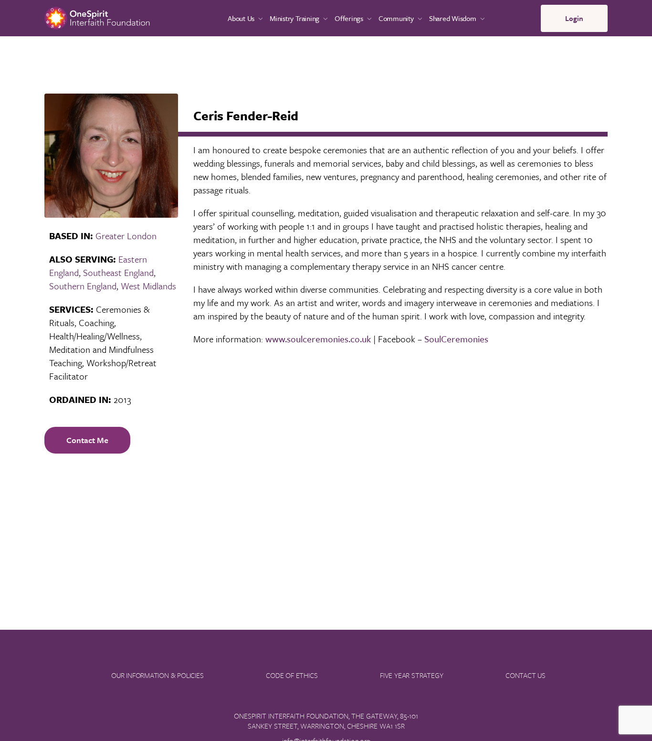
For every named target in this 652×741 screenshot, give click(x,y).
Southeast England (118, 272)
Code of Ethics (291, 675)
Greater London (126, 235)
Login (574, 18)
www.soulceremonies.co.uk (318, 338)
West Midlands (148, 285)
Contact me (87, 440)
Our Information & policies (157, 675)
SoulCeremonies (456, 338)
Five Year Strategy (411, 675)
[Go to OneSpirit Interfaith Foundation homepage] (97, 17)
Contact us (525, 675)
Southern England (82, 285)
